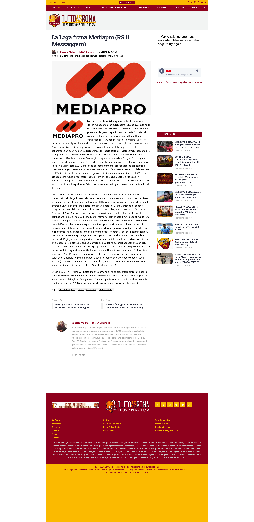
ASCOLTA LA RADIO (127, 2)
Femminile (142, 7)
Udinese (106, 154)
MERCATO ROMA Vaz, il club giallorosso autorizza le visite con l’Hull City (188, 145)
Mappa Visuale (109, 431)
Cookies (55, 437)
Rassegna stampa (87, 289)
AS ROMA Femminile (112, 424)
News (89, 7)
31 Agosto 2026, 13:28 (184, 186)
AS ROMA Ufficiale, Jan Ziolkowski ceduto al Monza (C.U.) (187, 242)
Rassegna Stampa (88, 56)
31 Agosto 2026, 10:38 (184, 248)
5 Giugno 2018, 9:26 (108, 52)
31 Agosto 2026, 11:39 (184, 218)
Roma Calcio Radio (111, 427)
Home (55, 7)
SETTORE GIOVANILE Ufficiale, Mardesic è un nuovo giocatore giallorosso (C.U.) (187, 178)
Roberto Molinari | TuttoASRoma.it (77, 52)
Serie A (106, 420)
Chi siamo (56, 427)
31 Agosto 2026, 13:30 (184, 168)
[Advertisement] (158, 20)
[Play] (161, 71)
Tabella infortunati (163, 427)
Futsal (180, 7)
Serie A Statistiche (163, 420)
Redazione (56, 424)
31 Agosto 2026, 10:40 (184, 233)
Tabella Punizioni (162, 424)
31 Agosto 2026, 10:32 (184, 265)
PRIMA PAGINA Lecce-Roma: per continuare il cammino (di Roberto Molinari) (187, 210)
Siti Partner (57, 420)
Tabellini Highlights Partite (166, 431)
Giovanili (162, 7)
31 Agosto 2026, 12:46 (184, 200)
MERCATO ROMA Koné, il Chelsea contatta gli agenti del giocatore (188, 195)
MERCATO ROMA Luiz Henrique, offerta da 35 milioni (187, 227)
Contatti (55, 431)
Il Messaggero (71, 56)
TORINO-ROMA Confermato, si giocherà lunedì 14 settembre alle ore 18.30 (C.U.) (187, 160)
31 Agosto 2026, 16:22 (184, 150)
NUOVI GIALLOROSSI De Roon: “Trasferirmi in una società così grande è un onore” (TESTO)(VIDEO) (188, 258)
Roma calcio (105, 289)
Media (195, 7)
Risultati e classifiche (114, 7)
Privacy (55, 434)
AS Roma (72, 7)
